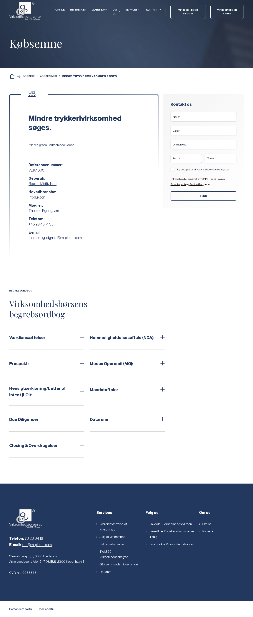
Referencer (78, 9)
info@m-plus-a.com (37, 545)
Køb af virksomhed (112, 544)
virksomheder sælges (188, 12)
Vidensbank (99, 9)
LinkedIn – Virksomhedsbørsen (170, 524)
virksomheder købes (227, 12)
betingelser (223, 169)
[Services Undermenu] (139, 10)
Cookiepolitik (46, 609)
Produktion (37, 197)
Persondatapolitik (20, 609)
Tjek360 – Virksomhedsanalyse (113, 554)
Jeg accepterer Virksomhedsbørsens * (204, 169)
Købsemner (48, 76)
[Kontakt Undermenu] (160, 10)
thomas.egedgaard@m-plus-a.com (55, 237)
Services (131, 9)
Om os (115, 11)
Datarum (105, 572)
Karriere (208, 531)
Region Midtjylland (42, 184)
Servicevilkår (196, 184)
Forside (59, 9)
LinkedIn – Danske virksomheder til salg (171, 534)
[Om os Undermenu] (119, 12)
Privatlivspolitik (178, 184)
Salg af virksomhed (112, 537)
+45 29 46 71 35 (41, 224)
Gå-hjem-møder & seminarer (119, 564)
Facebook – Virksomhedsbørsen (171, 544)
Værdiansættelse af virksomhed (113, 526)
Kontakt (152, 9)
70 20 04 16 (34, 538)
